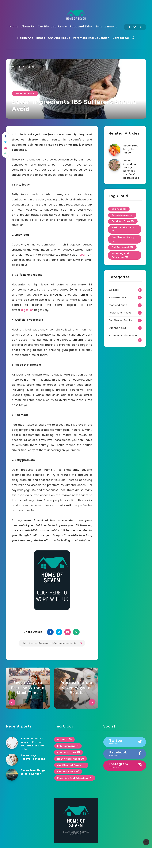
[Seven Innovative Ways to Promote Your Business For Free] (12, 743)
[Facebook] (129, 27)
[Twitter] (134, 27)
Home (13, 26)
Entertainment (106, 26)
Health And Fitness (31, 38)
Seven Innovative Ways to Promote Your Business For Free (32, 743)
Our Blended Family (52, 26)
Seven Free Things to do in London (33, 772)
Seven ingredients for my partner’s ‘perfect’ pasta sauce (131, 169)
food (81, 255)
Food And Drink (81, 26)
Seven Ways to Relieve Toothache (33, 757)
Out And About (59, 38)
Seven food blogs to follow (130, 149)
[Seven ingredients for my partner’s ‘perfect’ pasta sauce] (114, 165)
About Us (28, 26)
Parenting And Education (91, 38)
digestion (27, 310)
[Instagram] (140, 27)
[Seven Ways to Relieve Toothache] (12, 760)
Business (119, 209)
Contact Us (121, 38)
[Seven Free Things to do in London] (12, 775)
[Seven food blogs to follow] (114, 150)
